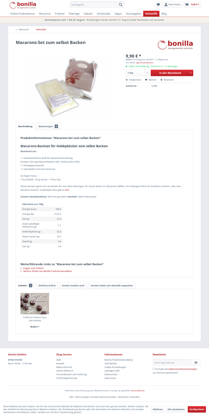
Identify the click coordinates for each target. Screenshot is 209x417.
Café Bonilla (110, 363)
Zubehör (24, 285)
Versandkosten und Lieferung (71, 374)
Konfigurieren (197, 409)
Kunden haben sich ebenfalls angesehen (112, 285)
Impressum (110, 378)
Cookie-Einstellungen (115, 367)
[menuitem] (97, 5)
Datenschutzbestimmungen (183, 369)
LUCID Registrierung (66, 378)
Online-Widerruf (64, 370)
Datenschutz (110, 374)
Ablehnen (158, 409)
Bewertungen (48, 126)
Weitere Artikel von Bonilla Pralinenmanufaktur (47, 271)
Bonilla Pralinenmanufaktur (118, 359)
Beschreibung (25, 126)
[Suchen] (121, 5)
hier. (67, 189)
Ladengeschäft (111, 370)
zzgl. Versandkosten (144, 62)
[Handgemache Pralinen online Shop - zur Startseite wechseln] (23, 5)
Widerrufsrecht (64, 367)
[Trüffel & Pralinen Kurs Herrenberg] (35, 303)
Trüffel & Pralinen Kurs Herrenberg (35, 319)
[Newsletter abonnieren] (196, 363)
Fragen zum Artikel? (33, 268)
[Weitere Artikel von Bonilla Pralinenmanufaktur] (175, 45)
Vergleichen (134, 79)
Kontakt (60, 363)
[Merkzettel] (158, 5)
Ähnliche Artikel (47, 285)
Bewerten (168, 79)
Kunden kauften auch (73, 285)
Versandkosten (138, 390)
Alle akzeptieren (176, 409)
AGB (58, 359)
